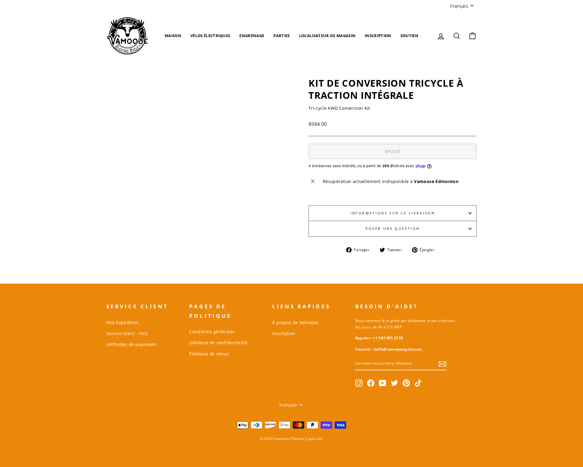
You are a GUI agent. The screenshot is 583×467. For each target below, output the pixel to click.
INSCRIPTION (378, 35)
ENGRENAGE (251, 35)
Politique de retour (209, 354)
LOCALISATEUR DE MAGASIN (327, 35)
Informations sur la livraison (392, 213)
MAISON (173, 35)
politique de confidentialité (218, 342)
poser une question (393, 228)
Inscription (283, 333)
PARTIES (281, 35)
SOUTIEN (409, 35)
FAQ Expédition (122, 322)
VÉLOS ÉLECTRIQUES (210, 35)
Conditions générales (211, 331)
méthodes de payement (131, 344)
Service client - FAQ (127, 333)
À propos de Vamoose (295, 322)
